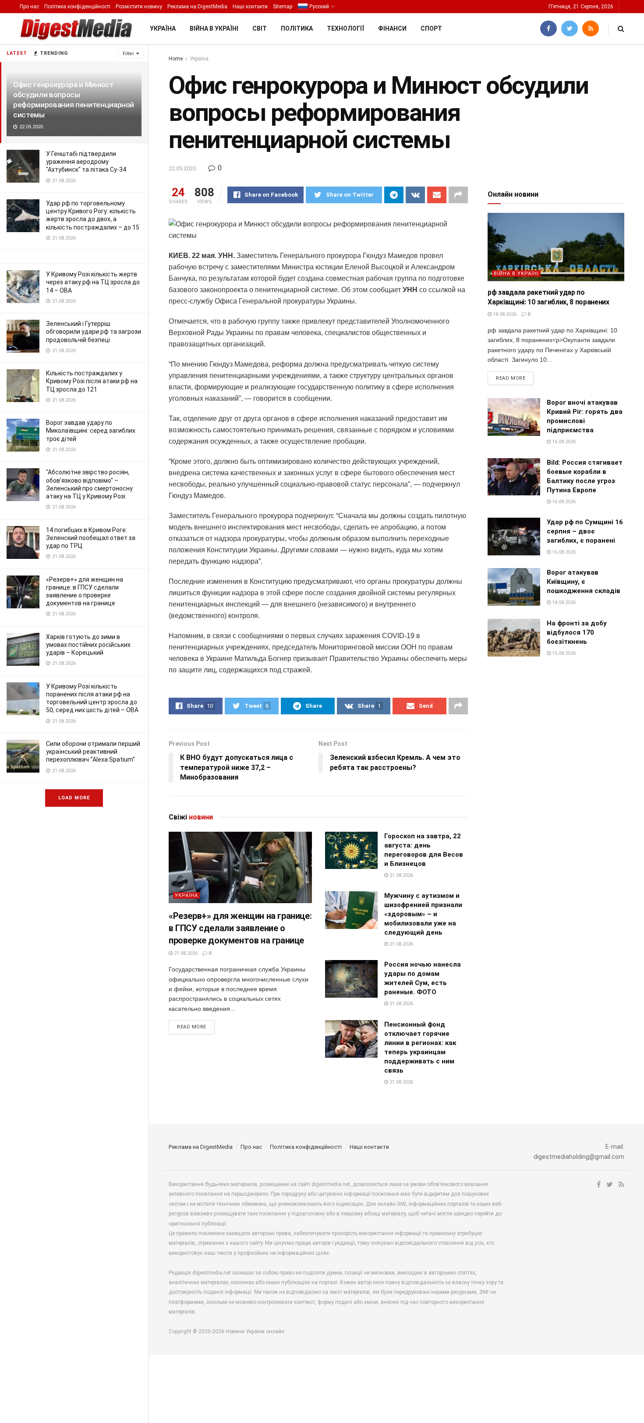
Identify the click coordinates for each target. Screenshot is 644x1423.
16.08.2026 (563, 442)
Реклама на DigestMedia (197, 7)
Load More (74, 798)
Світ (259, 28)
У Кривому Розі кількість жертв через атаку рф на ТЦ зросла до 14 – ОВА (93, 282)
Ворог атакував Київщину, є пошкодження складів (583, 581)
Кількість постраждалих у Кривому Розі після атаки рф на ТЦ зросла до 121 (92, 381)
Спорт (431, 28)
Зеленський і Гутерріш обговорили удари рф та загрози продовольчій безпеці (93, 331)
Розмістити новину (139, 7)
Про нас (29, 7)
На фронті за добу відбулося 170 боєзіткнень (577, 632)
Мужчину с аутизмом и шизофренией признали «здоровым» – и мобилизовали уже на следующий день (423, 914)
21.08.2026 (185, 953)
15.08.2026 (563, 653)
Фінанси (392, 28)
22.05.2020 (182, 168)
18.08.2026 (504, 314)
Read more (191, 1027)
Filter (128, 53)
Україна (163, 28)
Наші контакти (250, 7)
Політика (297, 28)
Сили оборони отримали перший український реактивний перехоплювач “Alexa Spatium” (93, 751)
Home (176, 59)
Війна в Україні (214, 28)
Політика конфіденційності (77, 7)
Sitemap (282, 7)
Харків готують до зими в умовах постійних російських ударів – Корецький (88, 644)
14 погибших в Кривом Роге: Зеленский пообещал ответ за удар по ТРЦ (90, 537)
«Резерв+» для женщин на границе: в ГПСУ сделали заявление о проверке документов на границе (240, 928)
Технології (345, 28)
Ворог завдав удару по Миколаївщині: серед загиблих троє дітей (90, 430)
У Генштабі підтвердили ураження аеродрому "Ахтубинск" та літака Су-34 (86, 161)
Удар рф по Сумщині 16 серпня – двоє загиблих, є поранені (585, 531)
